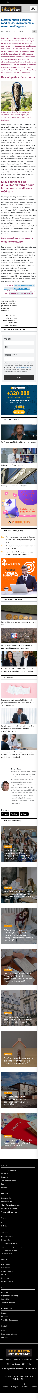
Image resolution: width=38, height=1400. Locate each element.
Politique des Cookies (30, 1359)
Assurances (5, 1264)
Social (3, 1218)
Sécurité (4, 1187)
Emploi (3, 1275)
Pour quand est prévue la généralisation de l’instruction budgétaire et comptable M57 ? (20, 539)
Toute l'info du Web (8, 1170)
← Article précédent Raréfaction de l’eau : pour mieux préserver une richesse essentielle (9, 306)
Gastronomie (6, 1198)
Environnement (6, 1308)
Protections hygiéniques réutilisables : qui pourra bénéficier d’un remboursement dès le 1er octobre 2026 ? (17, 702)
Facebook (14, 814)
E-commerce (5, 1268)
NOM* (6, 347)
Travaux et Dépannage (9, 1212)
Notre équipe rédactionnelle (12, 1369)
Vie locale (4, 1337)
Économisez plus (7, 1271)
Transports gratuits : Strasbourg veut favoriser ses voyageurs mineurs (19, 553)
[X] (8, 2)
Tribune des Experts (8, 1181)
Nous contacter (30, 1369)
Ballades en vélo (7, 1236)
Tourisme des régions (9, 1250)
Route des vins (6, 1201)
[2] (19, 508)
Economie (4, 1177)
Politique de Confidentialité (23, 367)
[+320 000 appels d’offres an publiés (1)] (19, 400)
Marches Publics (7, 1282)
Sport (3, 1184)
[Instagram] (5, 2)
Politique (4, 1174)
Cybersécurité (6, 1292)
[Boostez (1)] (19, 576)
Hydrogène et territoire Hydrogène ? (14, 486)
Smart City (5, 1299)
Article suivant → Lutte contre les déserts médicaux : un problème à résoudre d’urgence (10, 320)
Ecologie (4, 1313)
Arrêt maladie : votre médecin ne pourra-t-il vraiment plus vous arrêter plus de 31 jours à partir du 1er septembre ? (17, 754)
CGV (23, 1364)
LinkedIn (24, 814)
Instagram (15, 1387)
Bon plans (5, 1193)
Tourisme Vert (6, 1254)
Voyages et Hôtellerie (9, 1208)
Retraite (4, 1226)
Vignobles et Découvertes (10, 1205)
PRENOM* (7, 339)
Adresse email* (10, 355)
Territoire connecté (8, 1303)
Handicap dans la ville (9, 1334)
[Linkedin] (11, 2)
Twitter (5, 814)
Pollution (4, 1316)
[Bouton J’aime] (34, 31)
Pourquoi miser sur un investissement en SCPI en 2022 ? (21, 547)
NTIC (3, 1287)
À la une (4, 1166)
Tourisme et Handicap (9, 1243)
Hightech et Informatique (10, 1296)
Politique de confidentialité (10, 1359)
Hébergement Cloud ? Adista (11, 465)
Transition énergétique (9, 1320)
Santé (3, 1222)
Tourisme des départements (11, 1247)
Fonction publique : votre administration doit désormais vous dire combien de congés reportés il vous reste (17, 728)
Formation (5, 1278)
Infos (3, 1330)
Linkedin (34, 1387)
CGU (29, 1364)
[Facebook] (2, 2)
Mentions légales (13, 1364)
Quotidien (4, 1326)
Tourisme (4, 1232)
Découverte (5, 1240)
